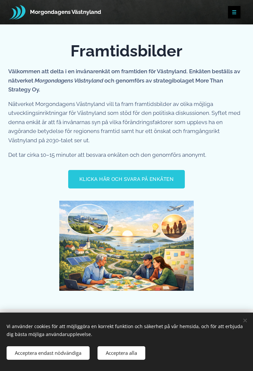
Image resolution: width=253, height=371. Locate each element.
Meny (234, 12)
